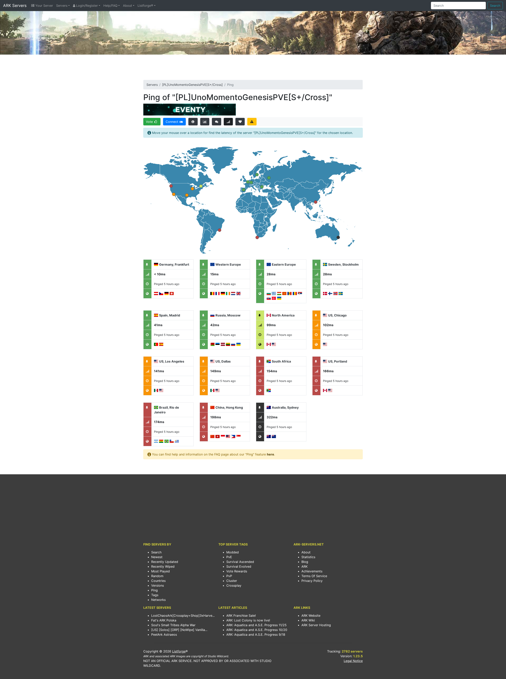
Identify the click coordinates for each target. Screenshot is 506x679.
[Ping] (228, 121)
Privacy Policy (312, 581)
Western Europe (228, 264)
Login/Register (86, 6)
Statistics (308, 557)
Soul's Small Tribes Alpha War (173, 625)
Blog (304, 562)
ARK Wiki (308, 620)
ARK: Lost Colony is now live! (248, 620)
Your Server (43, 6)
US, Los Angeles (171, 361)
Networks (158, 600)
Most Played (160, 571)
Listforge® (145, 6)
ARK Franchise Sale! (241, 615)
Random (157, 576)
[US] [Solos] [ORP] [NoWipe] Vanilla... (179, 630)
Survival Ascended (240, 562)
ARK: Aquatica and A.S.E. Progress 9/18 (255, 634)
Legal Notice (353, 661)
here (270, 454)
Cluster (231, 581)
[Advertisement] (253, 68)
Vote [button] (150, 122)
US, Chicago (337, 315)
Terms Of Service (314, 576)
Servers (61, 6)
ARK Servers (14, 5)
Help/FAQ (110, 6)
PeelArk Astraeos (164, 634)
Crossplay (233, 585)
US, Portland (337, 361)
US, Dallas (223, 361)
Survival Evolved (238, 566)
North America (283, 315)
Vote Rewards (236, 571)
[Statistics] (205, 121)
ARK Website (310, 615)
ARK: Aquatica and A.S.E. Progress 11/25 (256, 625)
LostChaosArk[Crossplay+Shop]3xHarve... (183, 615)
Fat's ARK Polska (163, 620)
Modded (232, 552)
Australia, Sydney (285, 407)
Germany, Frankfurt (174, 264)
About (127, 6)
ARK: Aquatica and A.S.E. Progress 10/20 (256, 630)
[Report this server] (252, 121)
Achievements (311, 571)
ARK (304, 566)
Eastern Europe (284, 264)
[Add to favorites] (240, 121)
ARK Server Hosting (316, 625)
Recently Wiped (163, 566)
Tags (154, 595)
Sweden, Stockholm (343, 264)
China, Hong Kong (229, 407)
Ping (154, 590)
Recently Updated (164, 562)
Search (495, 6)
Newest (156, 557)
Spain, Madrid (169, 315)
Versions (157, 585)
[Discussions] (216, 121)
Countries (158, 581)
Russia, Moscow (228, 315)
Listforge (179, 651)
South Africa (281, 361)
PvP (229, 576)
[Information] (193, 121)
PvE (229, 557)
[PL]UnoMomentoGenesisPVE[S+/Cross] (192, 85)
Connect (172, 122)
